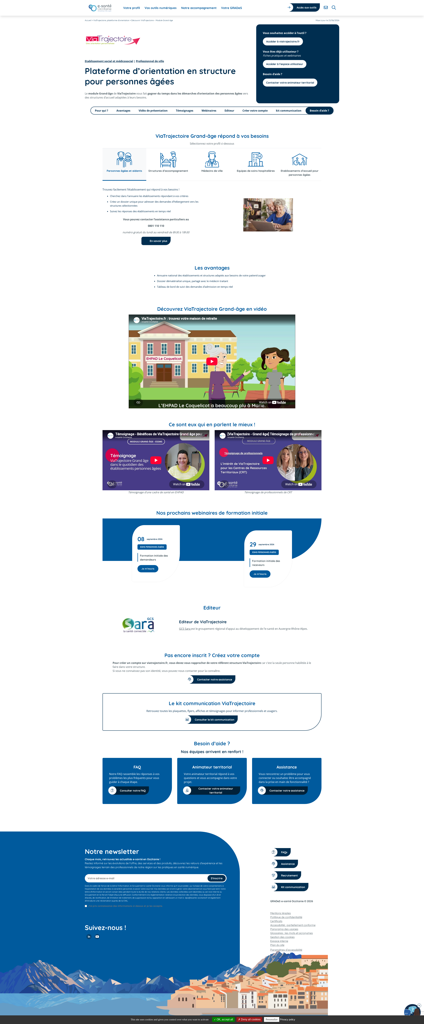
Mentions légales (280, 913)
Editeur (229, 110)
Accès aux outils (307, 7)
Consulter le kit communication (214, 719)
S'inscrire (216, 878)
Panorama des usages (284, 929)
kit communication (288, 110)
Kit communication (293, 887)
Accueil (88, 20)
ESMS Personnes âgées (152, 547)
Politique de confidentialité (286, 917)
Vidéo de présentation (153, 110)
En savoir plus (158, 241)
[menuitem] (131, 8)
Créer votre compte (255, 110)
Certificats (276, 921)
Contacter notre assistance (214, 679)
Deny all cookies (250, 1019)
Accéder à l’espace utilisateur (284, 64)
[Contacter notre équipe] (412, 1012)
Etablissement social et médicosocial (109, 61)
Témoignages (184, 110)
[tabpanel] (212, 216)
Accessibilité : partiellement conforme (293, 925)
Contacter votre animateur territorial (290, 82)
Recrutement (289, 875)
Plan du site (277, 945)
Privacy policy (287, 1019)
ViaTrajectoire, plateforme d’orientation (111, 20)
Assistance (288, 863)
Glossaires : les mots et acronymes (291, 933)
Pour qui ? (101, 110)
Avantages (123, 110)
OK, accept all (224, 1019)
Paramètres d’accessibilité (286, 949)
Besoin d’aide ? (319, 110)
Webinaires (209, 110)
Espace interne (279, 941)
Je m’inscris (147, 568)
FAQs (284, 852)
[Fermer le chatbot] (419, 1006)
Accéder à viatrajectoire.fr (283, 41)
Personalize (272, 1019)
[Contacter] (326, 7)
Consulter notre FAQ (133, 790)
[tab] (124, 164)
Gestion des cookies (282, 937)
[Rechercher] (334, 7)
